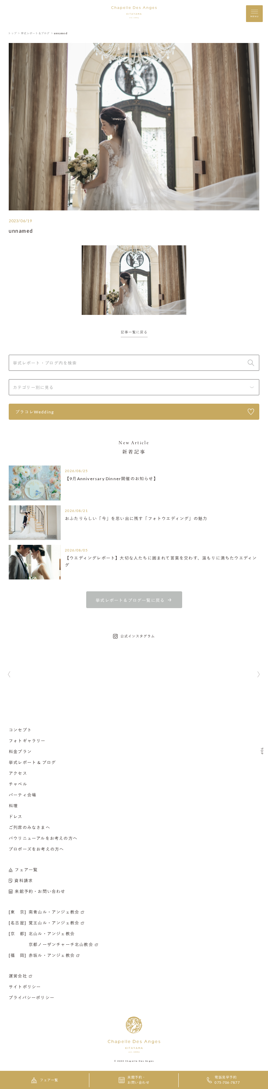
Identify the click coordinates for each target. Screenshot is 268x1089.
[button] (9, 674)
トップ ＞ (14, 33)
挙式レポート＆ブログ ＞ (37, 33)
